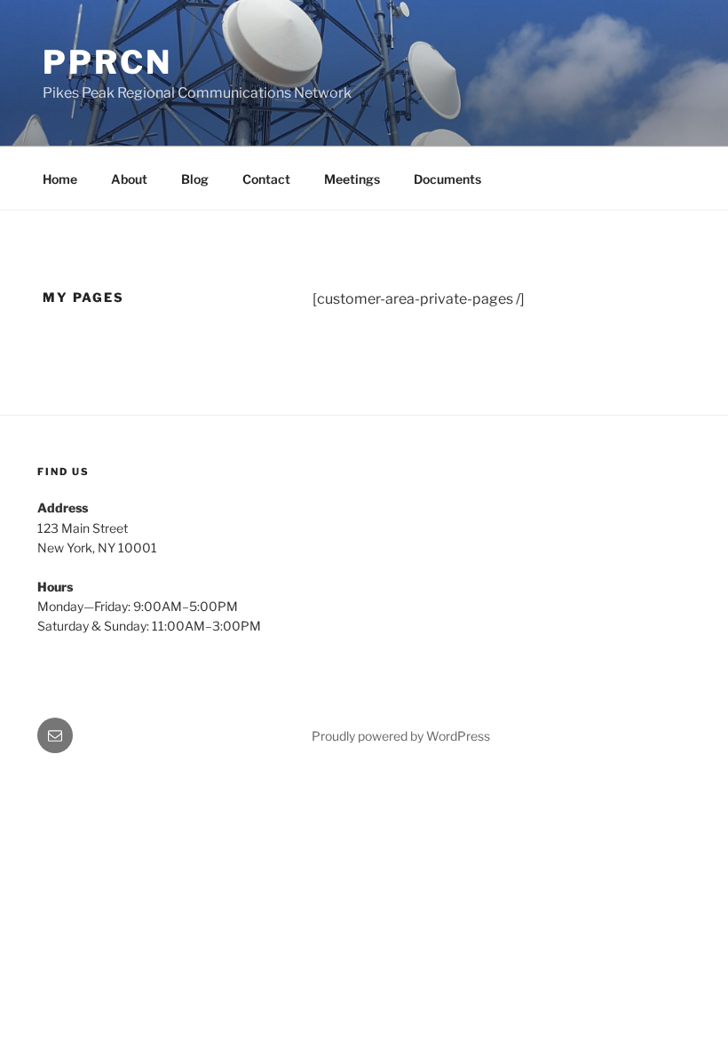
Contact (266, 179)
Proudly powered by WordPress (401, 735)
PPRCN (107, 62)
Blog (195, 179)
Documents (447, 179)
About (129, 179)
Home (60, 179)
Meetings (352, 179)
